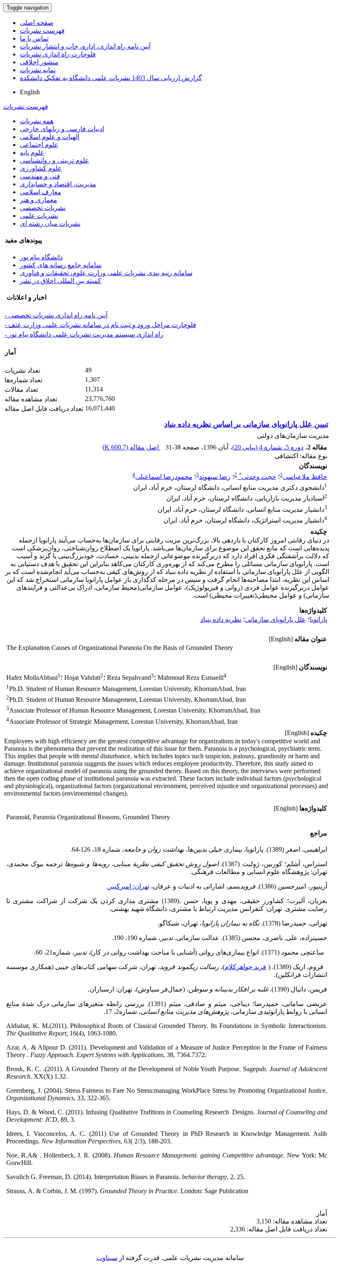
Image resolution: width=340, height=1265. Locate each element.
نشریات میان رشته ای (50, 223)
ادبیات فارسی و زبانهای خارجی (62, 128)
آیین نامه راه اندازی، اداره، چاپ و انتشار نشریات (85, 46)
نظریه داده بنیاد (220, 619)
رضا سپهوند (215, 476)
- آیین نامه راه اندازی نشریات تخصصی (56, 315)
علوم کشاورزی (41, 168)
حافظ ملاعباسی (305, 476)
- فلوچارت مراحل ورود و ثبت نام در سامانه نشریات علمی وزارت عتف (100, 324)
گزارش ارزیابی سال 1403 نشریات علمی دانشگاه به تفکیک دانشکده (111, 77)
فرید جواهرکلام (245, 966)
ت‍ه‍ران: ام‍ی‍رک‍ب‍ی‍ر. (128, 886)
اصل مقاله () (131, 447)
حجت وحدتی (257, 476)
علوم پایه (32, 152)
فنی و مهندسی (40, 176)
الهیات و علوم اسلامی (49, 136)
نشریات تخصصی (43, 207)
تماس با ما (34, 38)
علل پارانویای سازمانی (275, 619)
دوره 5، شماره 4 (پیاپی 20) (268, 447)
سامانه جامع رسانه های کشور (61, 265)
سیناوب (106, 1257)
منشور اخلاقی (39, 62)
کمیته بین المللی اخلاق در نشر (60, 280)
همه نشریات (36, 121)
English (30, 91)
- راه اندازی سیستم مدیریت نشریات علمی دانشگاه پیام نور (84, 334)
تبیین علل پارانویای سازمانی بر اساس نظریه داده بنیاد (246, 424)
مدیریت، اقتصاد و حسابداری (58, 184)
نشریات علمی (39, 215)
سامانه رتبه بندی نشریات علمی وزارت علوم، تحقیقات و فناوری (106, 272)
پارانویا (318, 619)
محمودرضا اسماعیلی (163, 476)
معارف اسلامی (40, 191)
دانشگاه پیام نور (41, 257)
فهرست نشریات (42, 30)
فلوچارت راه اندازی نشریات (58, 54)
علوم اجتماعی (39, 144)
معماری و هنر (38, 199)
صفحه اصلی (36, 22)
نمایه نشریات (38, 69)
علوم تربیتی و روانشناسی (54, 160)
